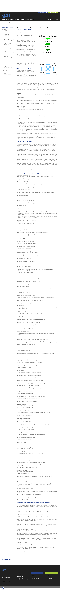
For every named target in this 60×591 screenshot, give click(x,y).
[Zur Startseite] (6, 15)
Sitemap (3, 586)
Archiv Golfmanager (24, 19)
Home (3, 19)
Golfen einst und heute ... (7, 74)
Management (4, 29)
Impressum (14, 586)
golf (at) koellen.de (5, 579)
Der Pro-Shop (4, 62)
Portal (3, 22)
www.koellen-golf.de (6, 581)
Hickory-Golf (6, 73)
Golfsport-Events (6, 44)
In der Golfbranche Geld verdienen (35, 22)
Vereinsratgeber (6, 35)
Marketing (26, 22)
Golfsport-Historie (6, 55)
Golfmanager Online (9, 22)
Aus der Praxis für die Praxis (8, 60)
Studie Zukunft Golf (7, 33)
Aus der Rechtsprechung (7, 34)
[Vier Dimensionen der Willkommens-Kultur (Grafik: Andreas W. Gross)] (48, 69)
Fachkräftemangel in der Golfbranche (9, 40)
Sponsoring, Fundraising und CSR (9, 52)
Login (56, 19)
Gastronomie (6, 31)
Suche (50, 19)
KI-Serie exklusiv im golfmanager (9, 36)
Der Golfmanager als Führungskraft (9, 39)
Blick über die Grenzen (7, 43)
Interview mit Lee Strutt (7, 68)
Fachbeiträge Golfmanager (12, 19)
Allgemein (5, 30)
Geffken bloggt (6, 56)
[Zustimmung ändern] (3, 588)
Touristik (3, 63)
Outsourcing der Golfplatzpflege (8, 38)
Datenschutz (8, 586)
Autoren (32, 19)
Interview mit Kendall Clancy (8, 67)
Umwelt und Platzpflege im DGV (8, 48)
